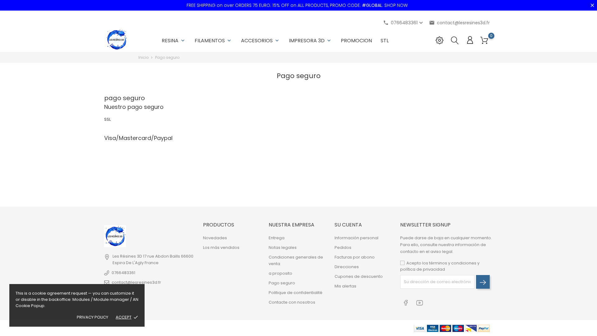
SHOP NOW (396, 5)
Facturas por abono (355, 257)
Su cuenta (348, 224)
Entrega (277, 238)
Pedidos (343, 247)
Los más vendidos (221, 247)
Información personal (356, 238)
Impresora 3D (310, 40)
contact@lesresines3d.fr (459, 23)
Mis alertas (345, 286)
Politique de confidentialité (295, 293)
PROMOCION (356, 40)
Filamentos (213, 40)
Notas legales (283, 247)
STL (385, 40)
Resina (174, 40)
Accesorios (260, 40)
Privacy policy (92, 317)
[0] (484, 40)
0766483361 (123, 273)
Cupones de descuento (359, 276)
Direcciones (347, 267)
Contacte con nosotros (292, 302)
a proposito (280, 273)
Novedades (215, 238)
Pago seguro (282, 283)
